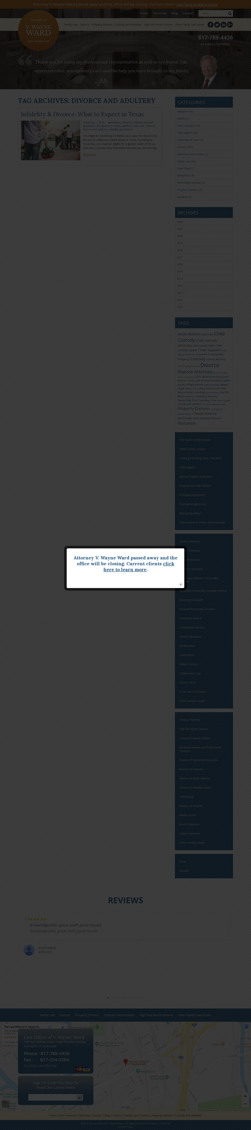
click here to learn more (138, 566)
